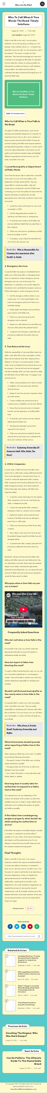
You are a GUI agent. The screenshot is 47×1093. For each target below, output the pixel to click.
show (22, 113)
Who (31, 908)
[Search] (42, 3)
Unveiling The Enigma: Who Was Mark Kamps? (22, 1034)
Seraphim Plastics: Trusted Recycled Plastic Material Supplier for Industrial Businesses (29, 959)
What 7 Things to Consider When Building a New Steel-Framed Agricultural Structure (29, 989)
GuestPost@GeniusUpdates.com (23, 1089)
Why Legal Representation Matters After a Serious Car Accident (29, 974)
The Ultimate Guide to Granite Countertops (27, 1004)
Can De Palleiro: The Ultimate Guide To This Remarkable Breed (24, 1060)
